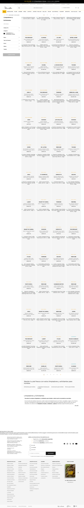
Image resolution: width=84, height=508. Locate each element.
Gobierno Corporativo (56, 463)
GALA (4, 11)
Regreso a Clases (10, 465)
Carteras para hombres (26, 432)
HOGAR (49, 11)
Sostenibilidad (55, 476)
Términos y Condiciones (11, 506)
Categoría (6, 30)
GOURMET (62, 11)
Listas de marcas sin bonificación (44, 473)
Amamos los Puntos (11, 479)
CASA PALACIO (74, 11)
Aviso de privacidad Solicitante (33, 464)
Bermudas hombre (67, 432)
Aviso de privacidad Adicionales (33, 475)
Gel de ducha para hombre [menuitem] (57, 386)
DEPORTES (67, 11)
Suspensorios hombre (56, 432)
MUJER (15, 11)
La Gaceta (9, 492)
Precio (5, 43)
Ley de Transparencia (34, 485)
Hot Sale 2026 (10, 481)
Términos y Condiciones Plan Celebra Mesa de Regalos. (45, 467)
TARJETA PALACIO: (10, 448)
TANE (80, 11)
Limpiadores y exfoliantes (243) (10, 33)
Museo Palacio (10, 501)
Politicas (30, 506)
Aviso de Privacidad (44, 463)
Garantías (20, 467)
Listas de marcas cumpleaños (44, 477)
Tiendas (53, 470)
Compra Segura (21, 474)
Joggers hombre (46, 432)
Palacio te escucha (21, 472)
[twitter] (70, 443)
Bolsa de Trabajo (55, 472)
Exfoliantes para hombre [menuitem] (29, 386)
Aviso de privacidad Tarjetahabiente (33, 468)
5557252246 (9, 452)
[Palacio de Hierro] (8, 7)
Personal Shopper (10, 490)
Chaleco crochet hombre (10, 434)
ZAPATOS (29, 11)
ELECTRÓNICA (55, 11)
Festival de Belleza (10, 474)
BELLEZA (45, 11)
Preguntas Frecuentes (22, 465)
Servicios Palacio (10, 483)
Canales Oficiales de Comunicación (22, 480)
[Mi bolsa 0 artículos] (78, 7)
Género (5, 46)
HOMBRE (20, 11)
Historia (53, 467)
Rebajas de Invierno (11, 472)
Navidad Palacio (10, 470)
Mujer (33, 445)
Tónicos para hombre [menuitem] (70, 386)
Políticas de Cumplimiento (57, 465)
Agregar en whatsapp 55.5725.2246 (13, 441)
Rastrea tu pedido (21, 476)
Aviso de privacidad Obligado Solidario (33, 471)
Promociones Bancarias (22, 463)
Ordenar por (6, 27)
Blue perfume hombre (22, 434)
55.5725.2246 (9, 445)
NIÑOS (24, 11)
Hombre (33, 447)
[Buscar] (19, 7)
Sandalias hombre (4, 432)
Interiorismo (9, 499)
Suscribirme (51, 453)
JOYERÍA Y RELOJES (37, 11)
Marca (5, 37)
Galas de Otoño (10, 463)
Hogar (33, 449)
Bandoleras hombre (37, 432)
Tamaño (5, 49)
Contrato (31, 481)
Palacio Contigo (10, 497)
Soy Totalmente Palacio (11, 485)
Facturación (20, 470)
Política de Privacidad (50, 456)
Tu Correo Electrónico (34, 453)
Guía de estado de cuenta (35, 483)
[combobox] (37, 7)
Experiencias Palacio (11, 488)
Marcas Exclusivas (10, 494)
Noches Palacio (10, 467)
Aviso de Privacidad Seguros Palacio (33, 479)
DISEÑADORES (10, 11)
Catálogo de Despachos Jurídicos (34, 489)
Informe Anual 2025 (56, 474)
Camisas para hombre (14, 432)
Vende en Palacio (10, 476)
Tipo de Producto (7, 40)
